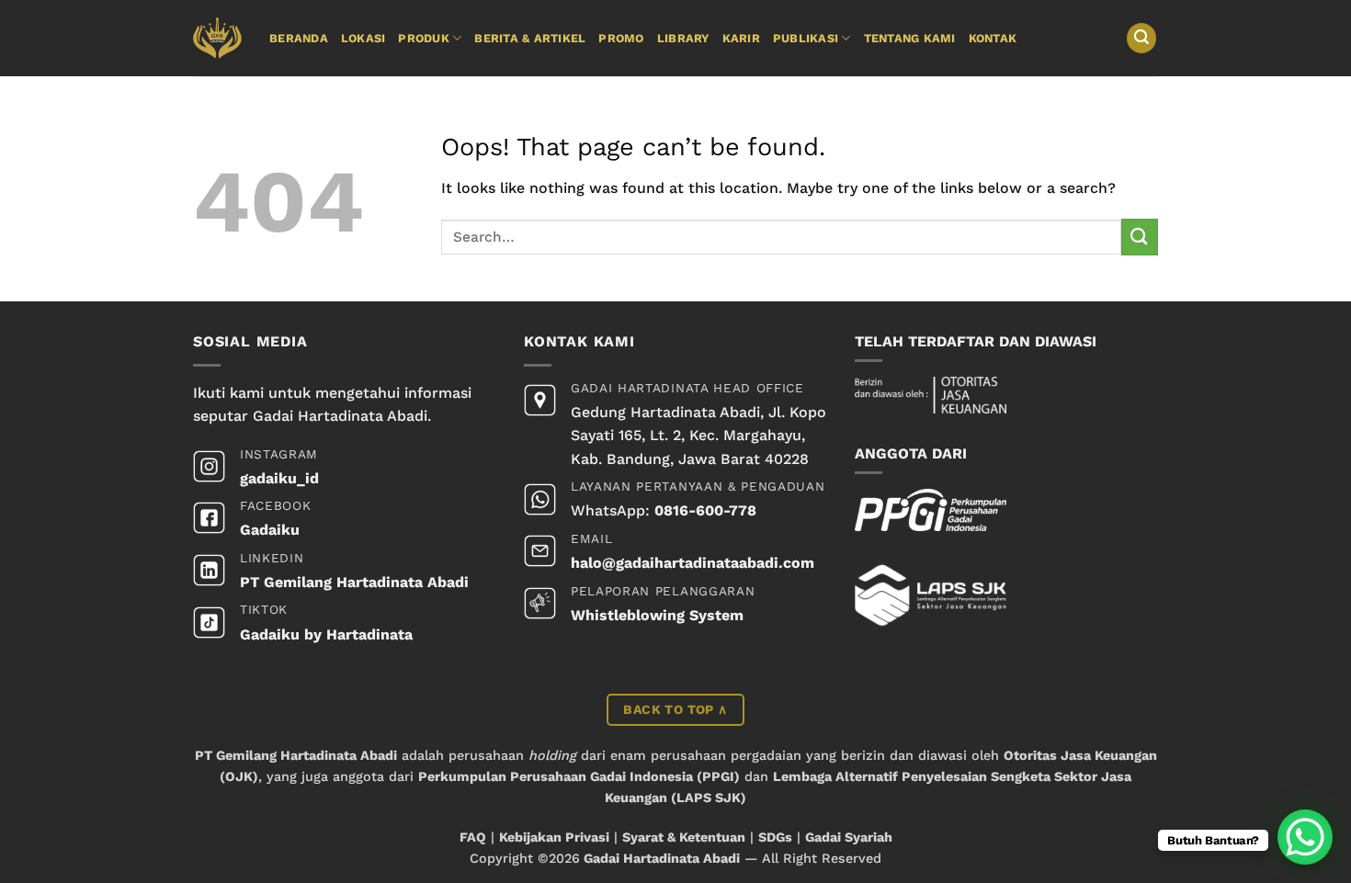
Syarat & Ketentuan (683, 837)
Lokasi (363, 38)
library (683, 38)
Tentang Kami (910, 38)
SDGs (775, 837)
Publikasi (805, 38)
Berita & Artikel (529, 38)
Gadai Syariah (848, 837)
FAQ (473, 837)
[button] (1141, 38)
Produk (423, 38)
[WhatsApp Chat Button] (1305, 837)
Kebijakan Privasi (554, 837)
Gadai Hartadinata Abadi (662, 858)
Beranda (298, 38)
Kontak (993, 38)
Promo (620, 38)
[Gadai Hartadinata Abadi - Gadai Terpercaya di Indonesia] (217, 38)
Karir (741, 38)
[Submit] (1139, 237)
